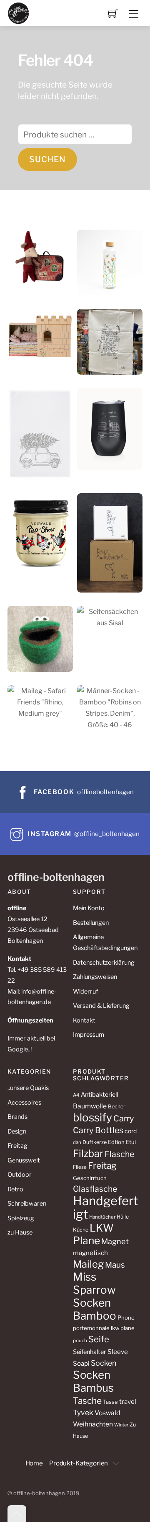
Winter (121, 1425)
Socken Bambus (93, 1381)
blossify (92, 1117)
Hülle (123, 1217)
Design (17, 1131)
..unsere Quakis (28, 1088)
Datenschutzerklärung (104, 962)
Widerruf (85, 991)
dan (77, 1142)
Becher (116, 1106)
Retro (15, 1189)
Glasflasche (95, 1189)
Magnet (115, 1241)
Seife (98, 1339)
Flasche (119, 1154)
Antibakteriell (99, 1094)
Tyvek (83, 1412)
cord (131, 1131)
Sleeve (118, 1352)
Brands (18, 1117)
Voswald (107, 1413)
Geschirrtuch (90, 1178)
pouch (80, 1340)
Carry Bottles (98, 1130)
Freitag (18, 1145)
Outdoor (20, 1174)
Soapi (81, 1363)
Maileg (88, 1264)
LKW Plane (93, 1234)
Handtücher (102, 1217)
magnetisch (90, 1253)
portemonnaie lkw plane (104, 1328)
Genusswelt (24, 1160)
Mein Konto (89, 908)
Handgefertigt (105, 1207)
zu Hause (20, 1232)
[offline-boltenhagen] (19, 12)
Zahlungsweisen (95, 977)
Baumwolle (90, 1106)
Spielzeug (21, 1218)
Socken (103, 1363)
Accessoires (24, 1102)
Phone (126, 1317)
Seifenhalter (89, 1352)
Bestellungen (91, 923)
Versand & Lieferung (101, 1005)
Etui (131, 1142)
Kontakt (84, 1020)
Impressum (88, 1034)
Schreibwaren (27, 1203)
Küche (80, 1230)
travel (127, 1402)
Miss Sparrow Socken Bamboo (94, 1296)
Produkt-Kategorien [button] (78, 1463)
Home (34, 1463)
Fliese (80, 1167)
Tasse (110, 1401)
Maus (115, 1265)
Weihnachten (93, 1424)
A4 (76, 1095)
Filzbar (88, 1153)
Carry (123, 1118)
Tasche (87, 1400)
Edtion (116, 1142)
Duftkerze (94, 1142)
